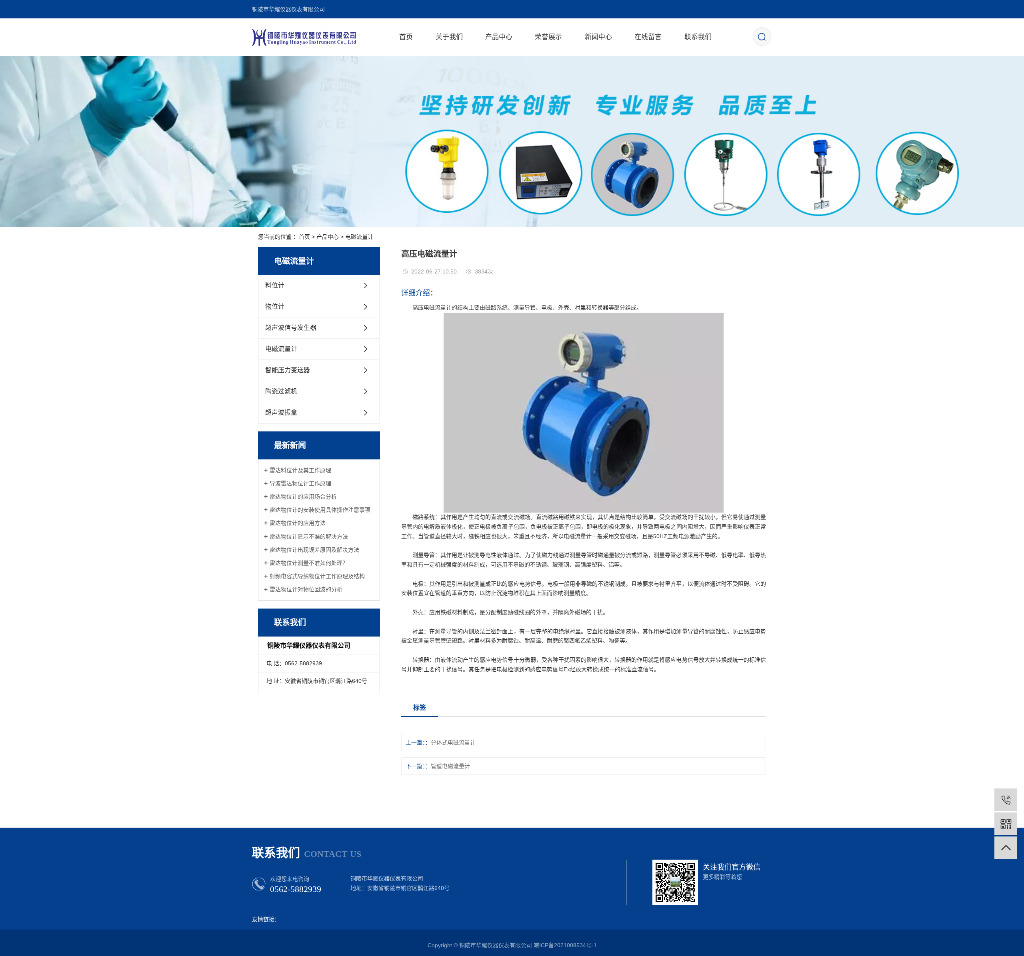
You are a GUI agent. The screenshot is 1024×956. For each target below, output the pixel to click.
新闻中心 (598, 37)
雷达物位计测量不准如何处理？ (309, 563)
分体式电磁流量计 (453, 742)
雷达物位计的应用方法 (298, 523)
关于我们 (449, 37)
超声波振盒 (281, 412)
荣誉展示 (548, 37)
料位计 (274, 285)
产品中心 (498, 37)
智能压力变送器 (287, 370)
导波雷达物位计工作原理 (300, 483)
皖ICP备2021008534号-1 (565, 945)
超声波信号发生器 (290, 327)
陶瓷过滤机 (281, 391)
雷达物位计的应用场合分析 (303, 496)
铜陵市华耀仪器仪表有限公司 (288, 9)
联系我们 (698, 37)
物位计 (274, 306)
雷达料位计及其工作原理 (300, 470)
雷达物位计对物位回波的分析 (306, 589)
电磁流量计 (359, 237)
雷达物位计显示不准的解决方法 (309, 536)
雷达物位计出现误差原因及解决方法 (314, 550)
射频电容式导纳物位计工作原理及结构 (317, 576)
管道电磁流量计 (450, 766)
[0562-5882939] (1005, 799)
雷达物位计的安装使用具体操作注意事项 (320, 510)
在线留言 (648, 37)
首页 (406, 37)
